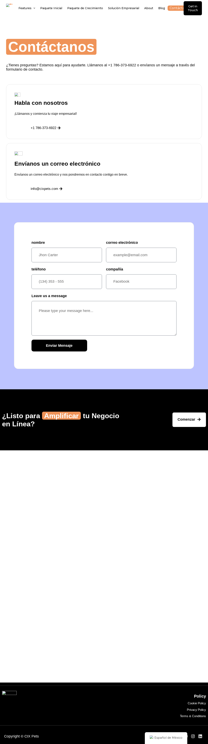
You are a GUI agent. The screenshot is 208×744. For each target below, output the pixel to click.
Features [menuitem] (24, 8)
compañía (114, 269)
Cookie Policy (197, 703)
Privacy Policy (196, 709)
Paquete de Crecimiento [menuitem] (85, 8)
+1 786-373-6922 (122, 65)
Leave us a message (49, 296)
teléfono (38, 269)
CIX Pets (31, 736)
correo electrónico (122, 243)
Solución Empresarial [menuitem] (123, 8)
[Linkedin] (200, 736)
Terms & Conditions (193, 716)
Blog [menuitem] (161, 8)
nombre (38, 243)
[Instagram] (193, 736)
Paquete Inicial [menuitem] (51, 8)
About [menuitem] (148, 8)
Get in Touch (193, 8)
